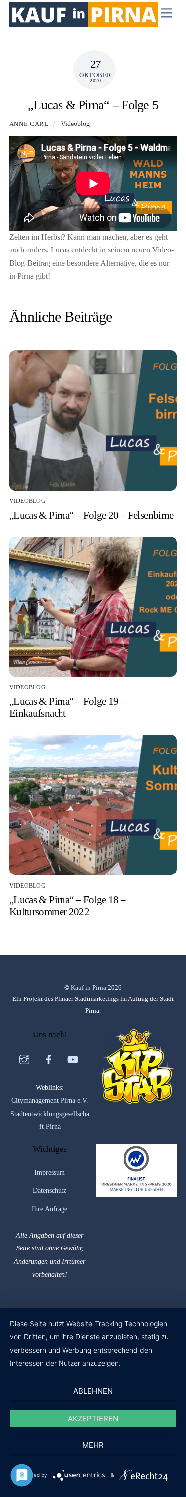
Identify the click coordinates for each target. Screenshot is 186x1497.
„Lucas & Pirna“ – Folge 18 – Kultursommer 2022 (67, 905)
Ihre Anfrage (49, 1209)
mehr (93, 1445)
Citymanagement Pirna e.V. (49, 1100)
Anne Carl (29, 123)
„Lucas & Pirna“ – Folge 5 (93, 105)
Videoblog (75, 123)
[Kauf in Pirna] (83, 23)
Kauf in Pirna (88, 987)
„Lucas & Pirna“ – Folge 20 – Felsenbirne (91, 515)
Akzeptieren (93, 1418)
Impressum (49, 1172)
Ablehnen (93, 1391)
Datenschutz (49, 1190)
